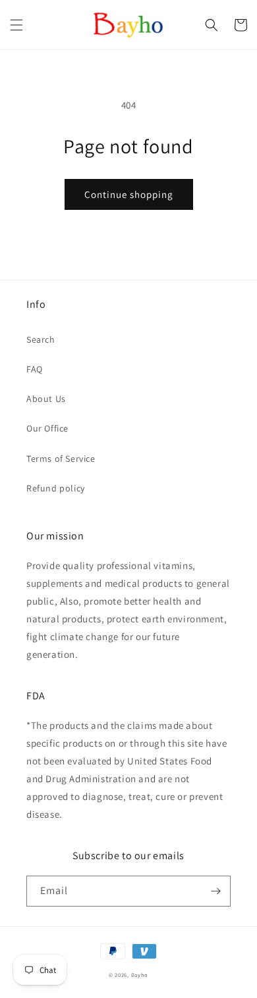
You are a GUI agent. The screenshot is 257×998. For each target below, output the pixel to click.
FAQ (34, 369)
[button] (16, 25)
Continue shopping (128, 194)
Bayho (140, 974)
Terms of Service (61, 458)
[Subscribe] (215, 891)
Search (40, 339)
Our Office (47, 428)
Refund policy (55, 488)
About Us (46, 399)
